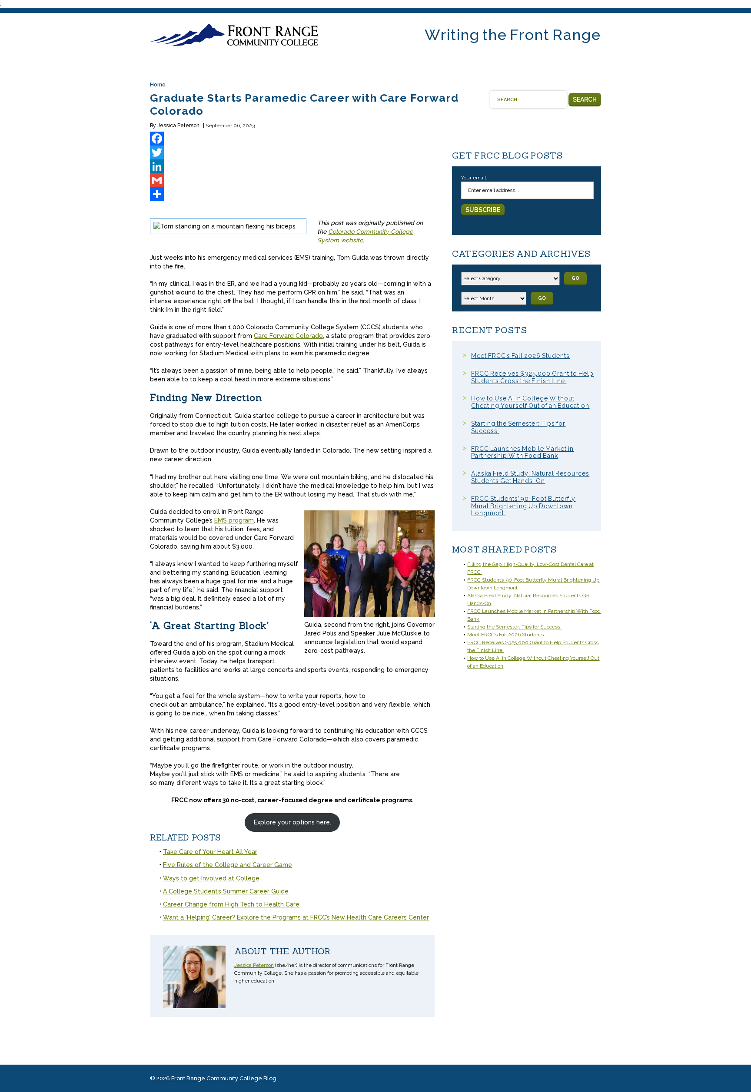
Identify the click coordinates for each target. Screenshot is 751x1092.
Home (158, 85)
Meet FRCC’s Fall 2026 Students (520, 355)
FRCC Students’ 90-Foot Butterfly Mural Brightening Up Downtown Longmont (523, 506)
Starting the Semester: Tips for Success (514, 627)
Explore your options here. (292, 822)
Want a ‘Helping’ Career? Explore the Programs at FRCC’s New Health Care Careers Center (296, 917)
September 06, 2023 (230, 125)
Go (575, 278)
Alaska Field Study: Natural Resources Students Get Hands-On (530, 477)
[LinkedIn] (292, 166)
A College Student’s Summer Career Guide (226, 891)
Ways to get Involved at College (211, 878)
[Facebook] (292, 139)
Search (585, 99)
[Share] (292, 194)
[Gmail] (292, 180)
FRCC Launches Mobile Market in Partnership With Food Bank (522, 452)
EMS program (234, 520)
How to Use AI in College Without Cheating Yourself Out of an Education (530, 402)
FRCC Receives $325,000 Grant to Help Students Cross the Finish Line (532, 377)
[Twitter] (292, 152)
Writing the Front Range (513, 34)
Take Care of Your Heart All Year (210, 851)
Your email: (474, 178)
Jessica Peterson (179, 125)
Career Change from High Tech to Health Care (231, 904)
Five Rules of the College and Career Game (227, 864)
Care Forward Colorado (288, 335)
